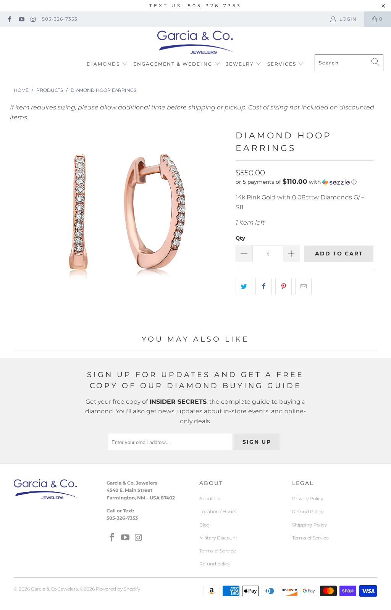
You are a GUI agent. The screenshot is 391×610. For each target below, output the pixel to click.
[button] (296, 182)
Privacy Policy (307, 498)
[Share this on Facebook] (263, 286)
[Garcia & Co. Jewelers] (195, 42)
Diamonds (104, 64)
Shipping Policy (309, 525)
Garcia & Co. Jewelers (54, 589)
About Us (209, 498)
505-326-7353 (60, 19)
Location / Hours (217, 511)
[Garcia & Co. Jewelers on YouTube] (21, 19)
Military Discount (218, 538)
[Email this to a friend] (303, 286)
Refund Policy (307, 511)
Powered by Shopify (118, 589)
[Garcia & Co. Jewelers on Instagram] (33, 19)
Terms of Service (217, 551)
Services (282, 64)
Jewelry (241, 64)
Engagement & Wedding (173, 64)
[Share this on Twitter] (244, 286)
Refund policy (214, 564)
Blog (204, 525)
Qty (240, 238)
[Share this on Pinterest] (283, 286)
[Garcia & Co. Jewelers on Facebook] (9, 19)
